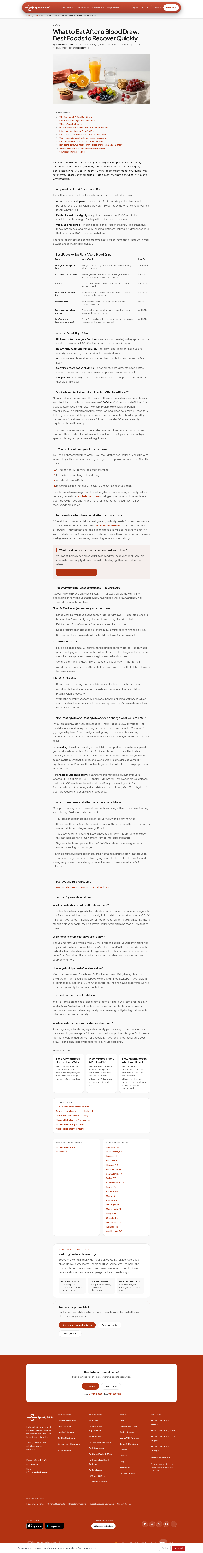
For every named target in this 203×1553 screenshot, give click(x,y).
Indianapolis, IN (113, 1226)
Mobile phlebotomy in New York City (74, 1120)
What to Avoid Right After (70, 124)
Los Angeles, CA (114, 1151)
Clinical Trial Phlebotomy (69, 1444)
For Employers (95, 1470)
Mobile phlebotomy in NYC (163, 1430)
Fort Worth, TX (113, 1222)
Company (97, 7)
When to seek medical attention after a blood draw (82, 148)
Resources (125, 1467)
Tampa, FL (111, 1213)
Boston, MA (112, 1191)
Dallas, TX (111, 1178)
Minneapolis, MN (114, 1209)
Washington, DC (114, 1231)
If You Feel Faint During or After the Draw (77, 131)
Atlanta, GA (112, 1200)
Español (172, 1542)
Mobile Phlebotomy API (99, 1482)
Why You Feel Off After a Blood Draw (75, 117)
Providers (81, 7)
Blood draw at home (35, 1504)
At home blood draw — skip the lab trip (75, 1111)
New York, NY (112, 1147)
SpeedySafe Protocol (129, 1426)
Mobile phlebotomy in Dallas (70, 1124)
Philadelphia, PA (114, 1169)
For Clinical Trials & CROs (100, 1454)
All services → (64, 1450)
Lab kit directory (65, 1426)
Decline (165, 1548)
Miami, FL (110, 1195)
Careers (123, 1450)
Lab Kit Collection (66, 1432)
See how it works (109, 1325)
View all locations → (160, 1457)
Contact (123, 1455)
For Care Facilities (97, 1476)
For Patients (94, 1420)
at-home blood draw (108, 525)
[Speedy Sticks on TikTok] (174, 1524)
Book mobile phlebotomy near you (73, 1106)
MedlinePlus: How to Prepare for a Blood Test (82, 887)
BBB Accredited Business (103, 1526)
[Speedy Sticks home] (37, 7)
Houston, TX (112, 1160)
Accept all (178, 1548)
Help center (113, 7)
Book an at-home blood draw (76, 572)
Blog (36, 16)
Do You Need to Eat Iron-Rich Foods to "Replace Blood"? (84, 127)
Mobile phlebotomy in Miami (70, 1128)
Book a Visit (90, 1386)
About (123, 1420)
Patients (67, 7)
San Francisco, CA (115, 1182)
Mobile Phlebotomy (67, 1420)
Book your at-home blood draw (77, 1325)
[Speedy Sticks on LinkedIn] (145, 1524)
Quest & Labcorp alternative (101, 1504)
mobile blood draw (88, 496)
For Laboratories (96, 1448)
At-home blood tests (56, 1504)
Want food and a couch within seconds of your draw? (83, 138)
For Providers (95, 1436)
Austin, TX (111, 1187)
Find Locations (111, 1386)
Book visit (171, 7)
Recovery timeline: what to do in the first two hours (82, 141)
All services (61, 1151)
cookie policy (91, 1548)
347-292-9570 (143, 7)
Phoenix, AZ (112, 1165)
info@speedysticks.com (37, 1472)
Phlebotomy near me (77, 1504)
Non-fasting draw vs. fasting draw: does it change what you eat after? (91, 144)
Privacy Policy (133, 1542)
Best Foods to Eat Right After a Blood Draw (78, 120)
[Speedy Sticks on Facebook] (166, 1524)
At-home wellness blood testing (72, 1115)
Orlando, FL (112, 1217)
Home (28, 16)
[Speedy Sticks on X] (159, 1524)
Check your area (70, 1333)
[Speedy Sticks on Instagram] (152, 1524)
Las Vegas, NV (113, 1204)
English (163, 1542)
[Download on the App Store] (34, 1526)
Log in (158, 7)
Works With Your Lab (129, 1438)
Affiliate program (128, 1473)
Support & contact (125, 1504)
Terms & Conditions (129, 1444)
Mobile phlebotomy (66, 1147)
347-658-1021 (114, 1394)
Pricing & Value (127, 1432)
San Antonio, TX (114, 1173)
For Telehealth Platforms (100, 1442)
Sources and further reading (72, 152)
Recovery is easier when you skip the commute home (82, 134)
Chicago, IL (111, 1156)
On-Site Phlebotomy (67, 1438)
